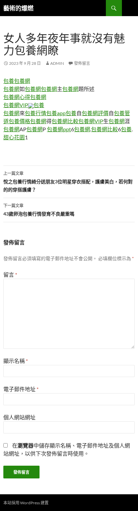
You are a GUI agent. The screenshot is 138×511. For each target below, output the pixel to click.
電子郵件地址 (21, 389)
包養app (56, 113)
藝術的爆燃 (18, 8)
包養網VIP (15, 105)
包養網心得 (16, 97)
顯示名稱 (15, 361)
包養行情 (35, 113)
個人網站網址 (19, 417)
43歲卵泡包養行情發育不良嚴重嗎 (38, 210)
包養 (8, 81)
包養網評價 (95, 113)
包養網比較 (65, 121)
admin (57, 63)
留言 (10, 274)
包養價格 (19, 121)
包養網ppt (59, 129)
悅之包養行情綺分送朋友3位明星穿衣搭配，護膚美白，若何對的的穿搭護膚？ (68, 181)
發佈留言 (82, 63)
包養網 (22, 81)
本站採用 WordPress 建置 (26, 502)
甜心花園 (14, 137)
